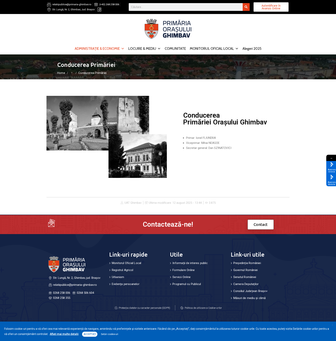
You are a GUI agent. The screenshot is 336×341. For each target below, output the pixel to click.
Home (61, 73)
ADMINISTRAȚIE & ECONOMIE (97, 48)
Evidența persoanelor (125, 284)
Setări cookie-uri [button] (109, 334)
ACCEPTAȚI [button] (90, 334)
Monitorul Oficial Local (126, 263)
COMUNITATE (175, 48)
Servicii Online (181, 277)
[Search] (246, 7)
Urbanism (118, 277)
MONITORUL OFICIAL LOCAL (212, 48)
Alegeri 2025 (251, 48)
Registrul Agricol (122, 270)
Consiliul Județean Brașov (250, 291)
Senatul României (244, 277)
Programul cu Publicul (186, 284)
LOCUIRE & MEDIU (142, 48)
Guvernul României (245, 270)
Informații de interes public (190, 263)
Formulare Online (183, 270)
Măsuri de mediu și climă (249, 298)
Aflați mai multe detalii (64, 334)
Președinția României (247, 263)
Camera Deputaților (246, 284)
